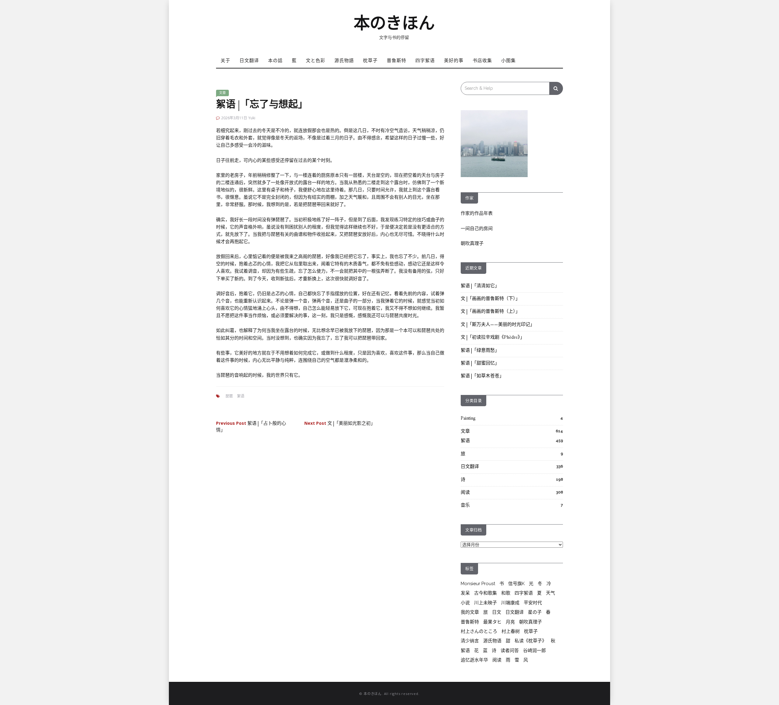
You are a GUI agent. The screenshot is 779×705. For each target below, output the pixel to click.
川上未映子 (485, 603)
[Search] (556, 88)
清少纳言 (470, 641)
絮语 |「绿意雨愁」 (480, 351)
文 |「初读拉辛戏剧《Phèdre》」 (493, 337)
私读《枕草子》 (531, 641)
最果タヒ (492, 622)
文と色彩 (315, 60)
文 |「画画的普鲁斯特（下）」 (490, 299)
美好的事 (453, 60)
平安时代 (533, 603)
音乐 (465, 505)
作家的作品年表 (477, 213)
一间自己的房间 (477, 228)
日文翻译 (249, 60)
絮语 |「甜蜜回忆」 (480, 363)
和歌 (505, 593)
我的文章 (470, 612)
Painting (468, 418)
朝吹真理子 (472, 243)
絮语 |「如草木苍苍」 (482, 376)
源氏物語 (344, 60)
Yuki (251, 117)
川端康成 (510, 603)
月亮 (510, 622)
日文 (496, 612)
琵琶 (229, 396)
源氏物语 (492, 641)
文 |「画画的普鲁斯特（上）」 (490, 312)
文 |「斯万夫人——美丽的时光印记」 (498, 325)
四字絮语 (425, 60)
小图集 (508, 60)
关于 (225, 60)
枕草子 (370, 60)
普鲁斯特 (396, 60)
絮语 (240, 396)
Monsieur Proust (478, 583)
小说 (465, 603)
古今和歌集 (485, 593)
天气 (550, 593)
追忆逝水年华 (474, 660)
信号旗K (516, 583)
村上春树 (510, 631)
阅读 (465, 493)
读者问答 (510, 650)
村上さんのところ (479, 631)
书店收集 (482, 60)
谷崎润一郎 (534, 650)
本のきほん (394, 23)
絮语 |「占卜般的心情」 (251, 427)
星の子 (535, 612)
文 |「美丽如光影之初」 (339, 424)
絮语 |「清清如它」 (480, 286)
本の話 (275, 60)
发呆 (465, 593)
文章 (222, 93)
